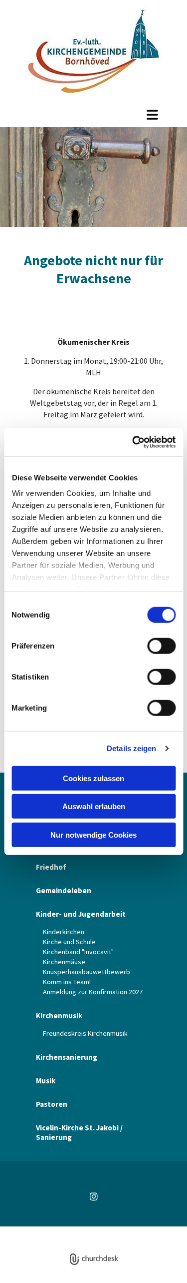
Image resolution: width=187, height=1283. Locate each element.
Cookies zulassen (93, 778)
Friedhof (51, 867)
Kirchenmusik (59, 1015)
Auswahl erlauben (93, 806)
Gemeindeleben (63, 890)
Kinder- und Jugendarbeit (81, 914)
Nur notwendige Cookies (93, 834)
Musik (45, 1080)
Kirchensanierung (66, 1057)
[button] (93, 114)
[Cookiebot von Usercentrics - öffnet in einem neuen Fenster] (133, 442)
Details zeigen (131, 748)
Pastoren (51, 1104)
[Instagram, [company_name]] (93, 1196)
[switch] (161, 645)
